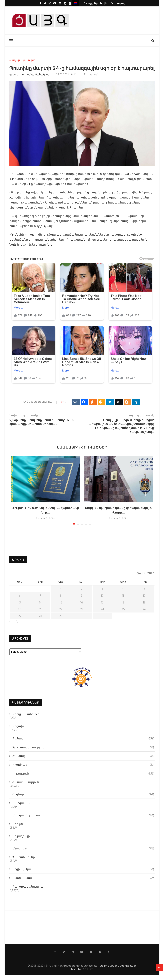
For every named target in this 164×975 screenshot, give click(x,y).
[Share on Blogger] (127, 402)
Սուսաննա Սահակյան (34, 74)
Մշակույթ (83, 848)
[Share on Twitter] (119, 402)
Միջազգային (22, 836)
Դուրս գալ (118, 3)
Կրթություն (83, 773)
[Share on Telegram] (110, 402)
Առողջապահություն (27, 714)
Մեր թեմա (19, 824)
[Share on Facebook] (84, 402)
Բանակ (83, 738)
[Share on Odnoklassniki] (93, 402)
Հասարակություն (25, 782)
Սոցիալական (83, 869)
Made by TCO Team (82, 969)
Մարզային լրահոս (83, 815)
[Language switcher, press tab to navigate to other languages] (75, 3)
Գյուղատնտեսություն (83, 747)
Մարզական (21, 803)
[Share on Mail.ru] (101, 402)
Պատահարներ (23, 857)
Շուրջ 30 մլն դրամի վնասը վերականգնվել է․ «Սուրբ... (118, 510)
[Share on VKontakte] (76, 402)
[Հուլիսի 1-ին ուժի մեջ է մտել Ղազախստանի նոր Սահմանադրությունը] (45, 479)
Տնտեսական (83, 878)
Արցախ (18, 726)
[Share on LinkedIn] (136, 402)
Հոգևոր (83, 794)
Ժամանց (83, 755)
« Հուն (13, 621)
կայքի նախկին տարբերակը (118, 965)
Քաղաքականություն (23, 60)
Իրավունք (83, 764)
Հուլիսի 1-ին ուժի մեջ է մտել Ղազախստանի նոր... (45, 510)
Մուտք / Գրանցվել (95, 3)
